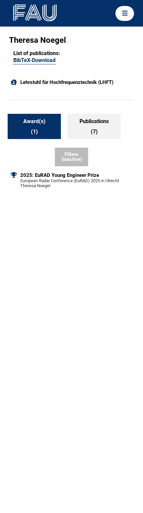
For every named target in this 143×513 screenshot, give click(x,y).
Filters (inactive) (71, 156)
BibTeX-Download (34, 60)
